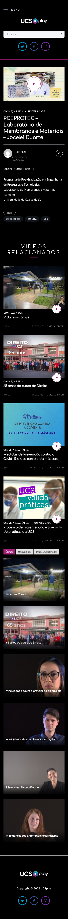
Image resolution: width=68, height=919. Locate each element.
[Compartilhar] (59, 153)
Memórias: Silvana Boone (22, 787)
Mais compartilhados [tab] (46, 551)
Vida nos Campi (16, 317)
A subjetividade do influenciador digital (30, 739)
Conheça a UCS (13, 111)
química (32, 219)
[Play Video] (34, 83)
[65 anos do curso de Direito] (56, 377)
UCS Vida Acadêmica (16, 449)
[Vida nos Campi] (56, 309)
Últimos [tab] (9, 551)
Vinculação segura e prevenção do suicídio (34, 691)
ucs (46, 219)
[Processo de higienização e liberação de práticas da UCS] (56, 519)
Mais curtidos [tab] (24, 551)
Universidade (36, 111)
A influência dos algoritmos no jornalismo (32, 835)
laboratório (13, 219)
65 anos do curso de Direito (25, 386)
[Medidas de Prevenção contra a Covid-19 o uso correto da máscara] (56, 446)
